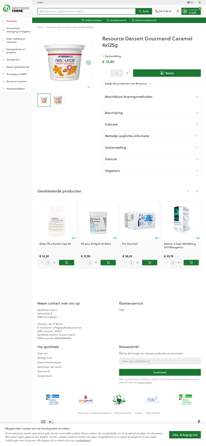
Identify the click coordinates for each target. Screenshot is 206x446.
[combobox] (86, 11)
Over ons (42, 353)
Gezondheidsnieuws (49, 362)
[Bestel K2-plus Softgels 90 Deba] (108, 262)
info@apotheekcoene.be (67, 327)
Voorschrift (43, 371)
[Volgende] (88, 62)
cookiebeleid (83, 440)
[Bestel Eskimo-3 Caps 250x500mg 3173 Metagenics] (191, 262)
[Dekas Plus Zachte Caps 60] (56, 220)
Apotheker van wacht (49, 367)
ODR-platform (152, 413)
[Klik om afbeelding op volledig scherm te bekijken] (64, 62)
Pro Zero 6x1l (130, 244)
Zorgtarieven (44, 376)
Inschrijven (160, 372)
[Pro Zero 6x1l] (140, 220)
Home (40, 27)
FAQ (121, 310)
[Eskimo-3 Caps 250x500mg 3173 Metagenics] (181, 220)
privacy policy (145, 382)
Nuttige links (44, 358)
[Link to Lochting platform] (199, 422)
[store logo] (16, 9)
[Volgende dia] (197, 191)
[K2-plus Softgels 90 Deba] (98, 220)
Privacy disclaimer (123, 413)
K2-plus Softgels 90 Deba (96, 244)
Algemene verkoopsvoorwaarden (95, 413)
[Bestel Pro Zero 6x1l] (149, 262)
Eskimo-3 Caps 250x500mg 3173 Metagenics (180, 245)
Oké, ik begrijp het (185, 435)
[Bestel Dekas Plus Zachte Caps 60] (66, 262)
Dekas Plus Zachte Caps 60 (55, 244)
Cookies (139, 413)
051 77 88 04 (55, 324)
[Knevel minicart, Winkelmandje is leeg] (185, 11)
